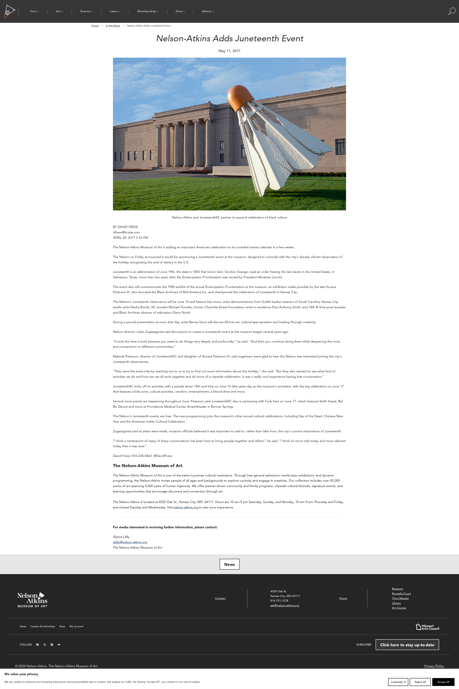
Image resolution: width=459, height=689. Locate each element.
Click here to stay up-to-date (407, 644)
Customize (397, 682)
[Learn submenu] (119, 11)
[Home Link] (9, 11)
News (229, 564)
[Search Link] (452, 11)
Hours (343, 598)
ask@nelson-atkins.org (284, 605)
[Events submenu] (92, 11)
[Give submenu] (184, 11)
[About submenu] (213, 11)
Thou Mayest (400, 598)
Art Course (399, 607)
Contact (220, 598)
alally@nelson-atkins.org (130, 542)
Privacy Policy (434, 666)
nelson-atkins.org (186, 507)
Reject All (420, 682)
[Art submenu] (62, 11)
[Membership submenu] (157, 11)
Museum (397, 588)
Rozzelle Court (401, 593)
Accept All (443, 682)
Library (396, 603)
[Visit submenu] (38, 11)
